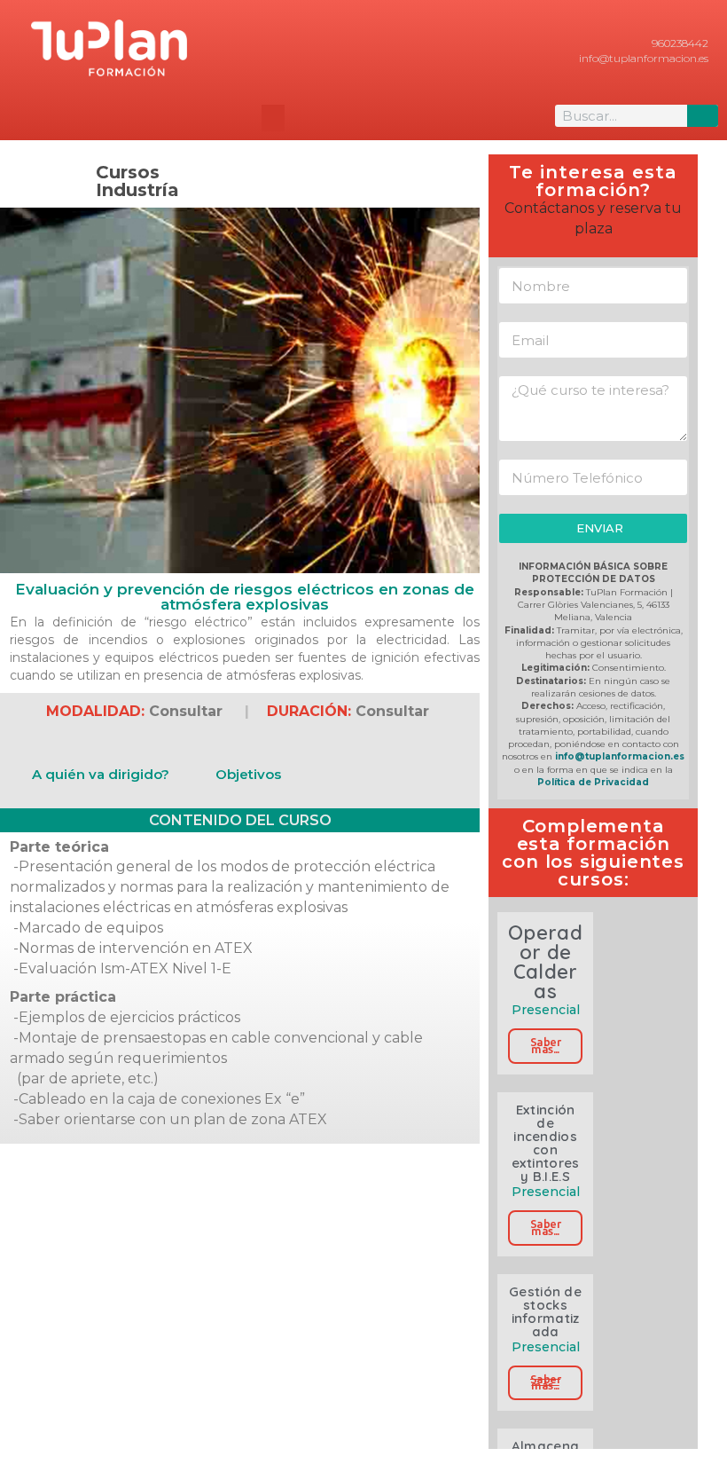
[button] (273, 118)
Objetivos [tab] (248, 774)
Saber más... (545, 1045)
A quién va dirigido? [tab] (100, 774)
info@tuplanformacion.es (619, 756)
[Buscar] (702, 116)
